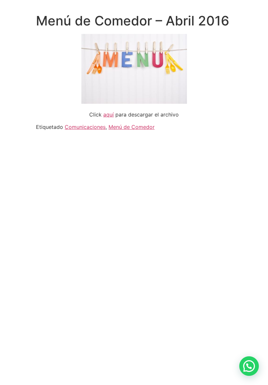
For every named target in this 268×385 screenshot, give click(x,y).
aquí (108, 114)
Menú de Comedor (132, 127)
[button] (249, 366)
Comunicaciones (85, 127)
